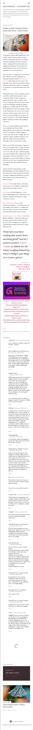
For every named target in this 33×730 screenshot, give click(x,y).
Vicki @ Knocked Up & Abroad (18, 524)
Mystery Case (12, 373)
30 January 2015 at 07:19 (17, 352)
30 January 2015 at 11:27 (15, 450)
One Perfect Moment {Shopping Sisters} (16, 322)
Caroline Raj (12, 494)
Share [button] (4, 329)
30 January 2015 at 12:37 (20, 512)
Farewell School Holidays (10, 203)
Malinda (10, 408)
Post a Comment (11, 710)
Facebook (13, 264)
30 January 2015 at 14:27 (15, 525)
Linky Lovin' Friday (24, 331)
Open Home (6, 192)
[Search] (29, 3)
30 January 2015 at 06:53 (22, 340)
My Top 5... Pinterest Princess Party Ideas (16, 300)
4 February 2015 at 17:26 (19, 612)
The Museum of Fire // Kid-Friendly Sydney (16, 320)
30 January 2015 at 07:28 (16, 436)
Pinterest (19, 267)
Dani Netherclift (13, 543)
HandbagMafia (13, 435)
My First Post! (12, 673)
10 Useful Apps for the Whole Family (14, 216)
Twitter (20, 264)
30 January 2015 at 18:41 (15, 574)
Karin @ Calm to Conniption (17, 590)
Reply (10, 347)
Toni (9, 477)
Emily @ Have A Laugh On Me (18, 573)
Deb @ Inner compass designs (18, 600)
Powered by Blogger (18, 721)
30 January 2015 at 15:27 (15, 544)
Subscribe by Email (24, 269)
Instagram (26, 267)
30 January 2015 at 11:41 (18, 477)
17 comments (13, 676)
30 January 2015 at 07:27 (16, 374)
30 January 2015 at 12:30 (23, 494)
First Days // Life (16, 302)
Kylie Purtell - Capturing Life (16, 6)
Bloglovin (27, 264)
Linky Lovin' (15, 331)
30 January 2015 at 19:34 (15, 591)
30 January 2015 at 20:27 (16, 602)
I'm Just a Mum (7, 184)
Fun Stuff (9, 331)
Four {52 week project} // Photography (16, 309)
